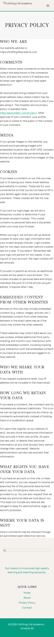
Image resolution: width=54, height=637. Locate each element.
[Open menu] (48, 5)
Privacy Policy (27, 602)
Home (27, 592)
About (27, 597)
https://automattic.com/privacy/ (18, 112)
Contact (27, 607)
